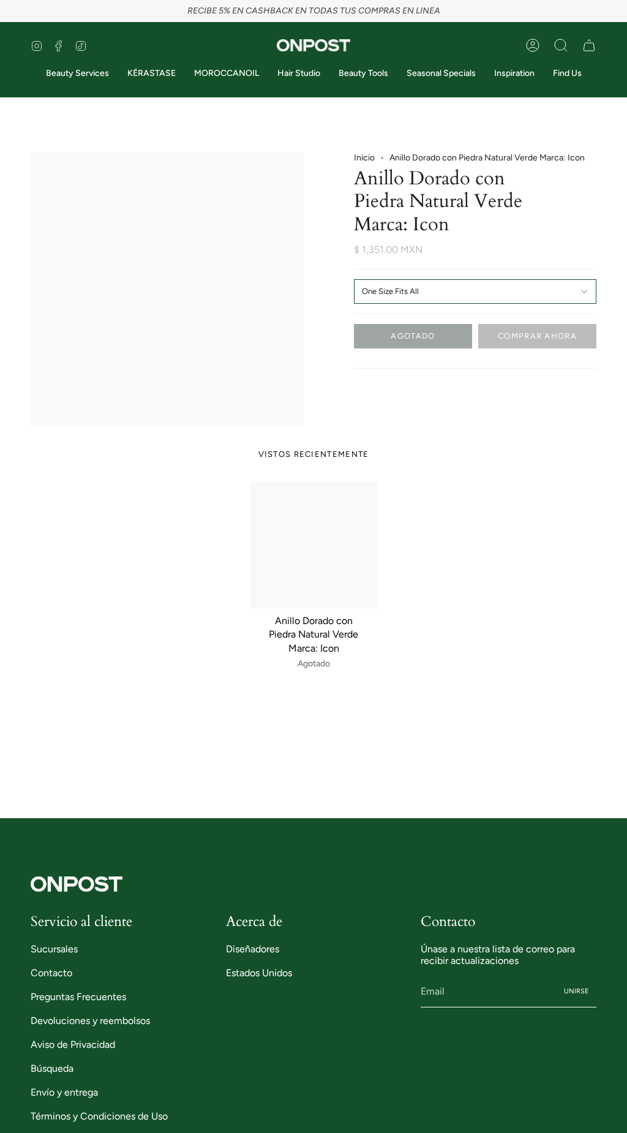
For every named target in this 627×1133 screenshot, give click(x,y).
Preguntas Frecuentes (78, 997)
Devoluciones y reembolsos (90, 1020)
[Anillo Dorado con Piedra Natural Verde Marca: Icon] (313, 544)
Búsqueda (52, 1068)
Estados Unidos (259, 973)
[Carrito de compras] (589, 45)
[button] (561, 45)
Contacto (51, 973)
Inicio (364, 157)
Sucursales (54, 949)
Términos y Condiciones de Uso (99, 1116)
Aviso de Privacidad (73, 1044)
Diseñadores (252, 949)
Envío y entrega (64, 1092)
